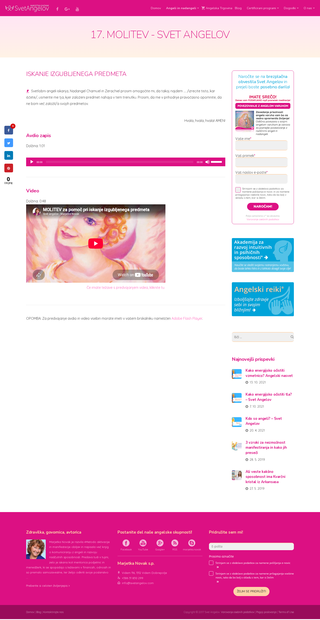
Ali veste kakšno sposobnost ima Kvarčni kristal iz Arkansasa (265, 476)
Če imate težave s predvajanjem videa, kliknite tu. (126, 287)
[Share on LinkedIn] (8, 158)
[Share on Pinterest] (8, 171)
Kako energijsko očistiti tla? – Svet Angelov (269, 397)
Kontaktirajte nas (53, 612)
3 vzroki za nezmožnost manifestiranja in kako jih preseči (266, 447)
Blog (238, 8)
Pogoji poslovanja (266, 612)
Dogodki (290, 8)
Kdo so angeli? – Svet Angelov (264, 421)
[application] (125, 162)
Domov (156, 8)
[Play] (32, 162)
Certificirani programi (261, 8)
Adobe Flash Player (187, 318)
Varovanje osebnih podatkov (263, 219)
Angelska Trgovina (219, 8)
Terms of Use (286, 612)
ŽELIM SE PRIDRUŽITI (251, 591)
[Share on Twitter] (8, 146)
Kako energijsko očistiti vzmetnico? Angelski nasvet (269, 373)
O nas (308, 8)
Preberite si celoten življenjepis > (48, 585)
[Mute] (207, 162)
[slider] (217, 161)
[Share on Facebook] (8, 133)
